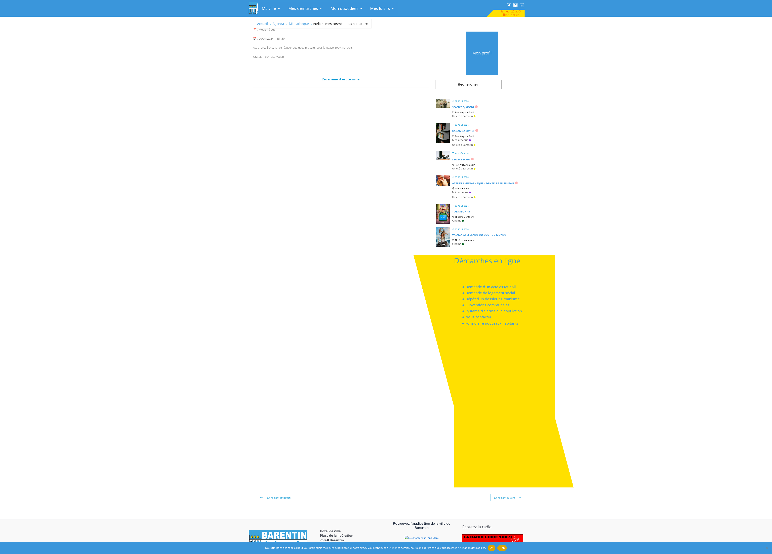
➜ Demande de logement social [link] (488, 292)
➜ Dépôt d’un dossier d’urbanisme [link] (490, 298)
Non (502, 547)
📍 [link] (255, 29)
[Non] (767, 548)
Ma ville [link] (269, 8)
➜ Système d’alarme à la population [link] (491, 311)
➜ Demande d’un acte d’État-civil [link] (488, 286)
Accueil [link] (263, 24)
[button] (278, 8)
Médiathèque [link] (299, 24)
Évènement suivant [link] (504, 497)
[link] (509, 5)
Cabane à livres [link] (463, 131)
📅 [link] (255, 38)
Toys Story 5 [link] (461, 211)
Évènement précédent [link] (279, 497)
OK (492, 547)
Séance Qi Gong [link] (463, 107)
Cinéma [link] (456, 220)
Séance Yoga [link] (461, 159)
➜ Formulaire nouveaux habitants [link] (489, 323)
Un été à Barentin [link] (462, 116)
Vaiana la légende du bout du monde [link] (479, 235)
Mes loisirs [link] (380, 8)
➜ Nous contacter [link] (476, 317)
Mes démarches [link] (303, 8)
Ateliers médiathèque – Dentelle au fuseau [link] (483, 183)
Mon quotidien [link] (344, 8)
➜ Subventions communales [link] (485, 305)
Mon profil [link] (482, 53)
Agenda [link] (278, 24)
